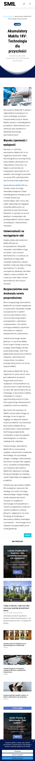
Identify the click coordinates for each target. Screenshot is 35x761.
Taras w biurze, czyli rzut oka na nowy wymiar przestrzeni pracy (16, 608)
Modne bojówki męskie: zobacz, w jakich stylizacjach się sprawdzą (16, 696)
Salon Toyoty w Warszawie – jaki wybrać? (17, 720)
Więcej (17, 572)
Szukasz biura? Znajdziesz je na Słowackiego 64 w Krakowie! (15, 644)
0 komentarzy (18, 61)
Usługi (13, 567)
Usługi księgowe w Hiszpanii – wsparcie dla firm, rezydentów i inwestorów (15, 670)
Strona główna (9, 16)
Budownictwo (18, 613)
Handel (17, 24)
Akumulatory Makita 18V (14, 185)
